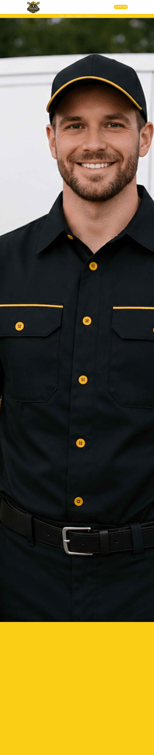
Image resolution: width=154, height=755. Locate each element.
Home (61, 16)
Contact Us (91, 16)
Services (78, 16)
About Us (69, 16)
